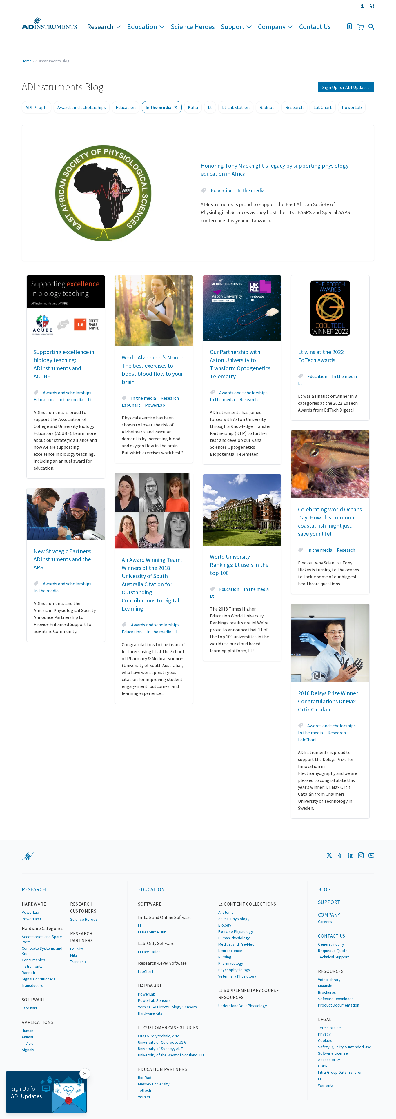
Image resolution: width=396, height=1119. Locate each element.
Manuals (325, 986)
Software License (333, 1053)
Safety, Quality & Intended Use (344, 1046)
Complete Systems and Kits (42, 951)
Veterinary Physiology (237, 976)
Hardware (34, 904)
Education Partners (162, 1069)
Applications (37, 1022)
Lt (210, 107)
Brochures (327, 992)
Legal (324, 1019)
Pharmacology (230, 963)
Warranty (326, 1085)
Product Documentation (338, 1005)
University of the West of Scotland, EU (171, 1055)
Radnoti (267, 107)
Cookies (325, 1040)
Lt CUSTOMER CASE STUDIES (168, 1027)
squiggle (28, 856)
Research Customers (83, 907)
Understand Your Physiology (242, 1005)
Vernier (144, 1096)
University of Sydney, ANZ (160, 1048)
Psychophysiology (234, 969)
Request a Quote (333, 950)
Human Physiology (234, 937)
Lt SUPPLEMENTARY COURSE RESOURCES (248, 993)
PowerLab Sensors (154, 1000)
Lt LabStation (236, 107)
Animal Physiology (234, 918)
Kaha (193, 107)
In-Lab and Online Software (165, 917)
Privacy (324, 1034)
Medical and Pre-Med (236, 944)
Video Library (329, 979)
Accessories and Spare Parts (42, 939)
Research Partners (81, 937)
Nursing (224, 957)
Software (33, 999)
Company (272, 26)
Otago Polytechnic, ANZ (158, 1035)
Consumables (33, 959)
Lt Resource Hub (152, 932)
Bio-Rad (144, 1077)
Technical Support (333, 957)
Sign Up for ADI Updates (346, 87)
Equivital (77, 948)
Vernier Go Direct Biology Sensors (167, 1006)
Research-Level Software (162, 963)
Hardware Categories (42, 928)
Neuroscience (230, 950)
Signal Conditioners (38, 979)
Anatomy (226, 912)
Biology (224, 925)
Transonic (78, 961)
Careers (325, 921)
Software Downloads (336, 998)
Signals (28, 1049)
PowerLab (352, 107)
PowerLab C (32, 918)
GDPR (323, 1066)
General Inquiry (331, 944)
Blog (324, 889)
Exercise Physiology (235, 931)
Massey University (154, 1084)
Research (100, 26)
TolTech (144, 1090)
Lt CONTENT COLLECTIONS (247, 904)
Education (142, 26)
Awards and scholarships (81, 107)
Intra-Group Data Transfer (340, 1072)
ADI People (37, 107)
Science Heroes (193, 26)
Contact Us (315, 26)
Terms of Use (329, 1027)
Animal (27, 1037)
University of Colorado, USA (162, 1042)
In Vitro (28, 1043)
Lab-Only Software (156, 943)
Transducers (32, 985)
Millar (74, 955)
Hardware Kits (150, 1013)
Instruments (32, 966)
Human (27, 1030)
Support (232, 26)
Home (27, 60)
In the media (159, 107)
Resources (331, 971)
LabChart (322, 107)
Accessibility (329, 1059)
